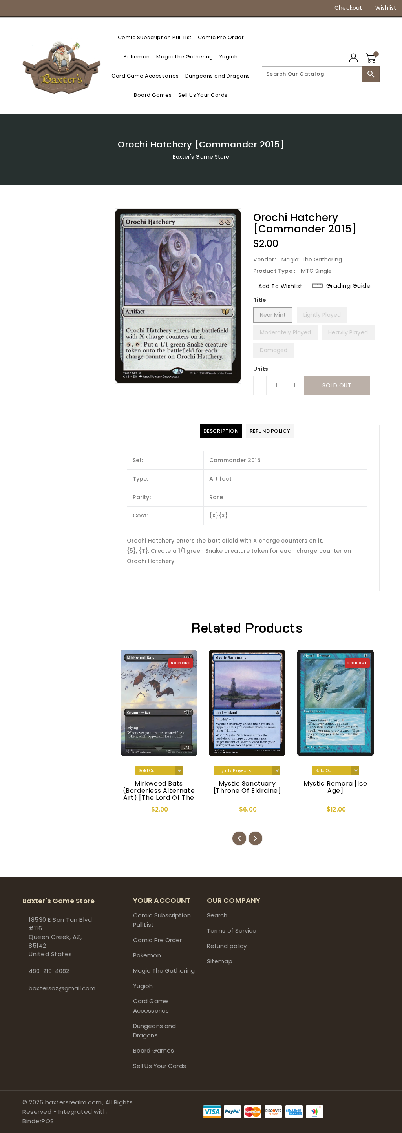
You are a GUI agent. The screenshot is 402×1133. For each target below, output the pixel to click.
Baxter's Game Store (201, 157)
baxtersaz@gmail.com (62, 988)
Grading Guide (348, 286)
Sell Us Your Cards (159, 1066)
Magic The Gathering (164, 970)
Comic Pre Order (157, 940)
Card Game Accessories (151, 1006)
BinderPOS (38, 1121)
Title (260, 300)
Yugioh (143, 986)
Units (261, 369)
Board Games (153, 1050)
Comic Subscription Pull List (162, 920)
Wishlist (385, 8)
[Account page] (354, 58)
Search (217, 915)
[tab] (221, 431)
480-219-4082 (49, 971)
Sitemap (219, 961)
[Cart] (372, 58)
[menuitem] (154, 37)
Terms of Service (232, 930)
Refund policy (227, 946)
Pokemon (147, 955)
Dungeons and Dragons (154, 1030)
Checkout (348, 8)
